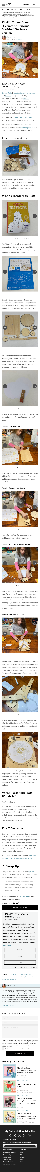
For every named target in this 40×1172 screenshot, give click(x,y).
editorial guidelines (12, 15)
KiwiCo (26, 99)
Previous (5, 216)
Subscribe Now (20, 908)
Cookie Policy (7, 1157)
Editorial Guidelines (8, 1162)
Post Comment (20, 1053)
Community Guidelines (9, 1152)
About (21, 1152)
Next (35, 216)
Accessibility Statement (9, 1164)
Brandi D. (11, 38)
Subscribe (22, 1155)
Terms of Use (7, 1159)
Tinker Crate (7, 93)
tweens (8, 96)
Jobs (21, 1159)
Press (21, 1162)
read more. (7, 945)
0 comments (18, 39)
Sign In (26, 4)
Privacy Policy (7, 1155)
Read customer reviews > (25, 967)
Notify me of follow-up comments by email (17, 1049)
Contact (22, 1157)
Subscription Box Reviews (20, 974)
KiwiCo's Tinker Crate (23, 117)
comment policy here (7, 1046)
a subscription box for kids (24, 93)
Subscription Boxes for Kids (13, 977)
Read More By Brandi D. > (11, 1005)
